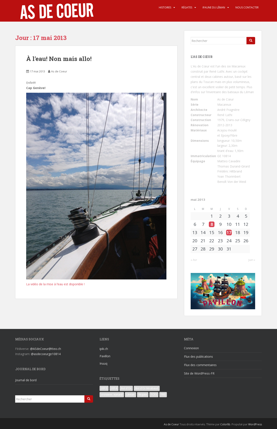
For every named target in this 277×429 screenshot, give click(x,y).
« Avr (194, 260)
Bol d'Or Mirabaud (146, 388)
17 (229, 232)
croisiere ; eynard (111, 394)
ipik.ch (104, 349)
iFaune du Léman (214, 7)
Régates (187, 7)
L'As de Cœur (200, 66)
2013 (104, 388)
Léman (130, 394)
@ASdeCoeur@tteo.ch (45, 349)
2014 (114, 388)
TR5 (163, 394)
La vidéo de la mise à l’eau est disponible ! (55, 284)
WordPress (255, 424)
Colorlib (225, 424)
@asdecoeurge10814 (46, 354)
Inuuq (103, 363)
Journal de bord (26, 380)
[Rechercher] (250, 40)
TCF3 (154, 394)
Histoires (165, 7)
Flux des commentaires (200, 365)
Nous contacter (247, 7)
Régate (142, 394)
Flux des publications (198, 356)
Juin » (251, 260)
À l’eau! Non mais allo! (59, 59)
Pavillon (105, 356)
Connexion (191, 348)
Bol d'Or (126, 388)
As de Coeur (59, 71)
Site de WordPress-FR (199, 373)
